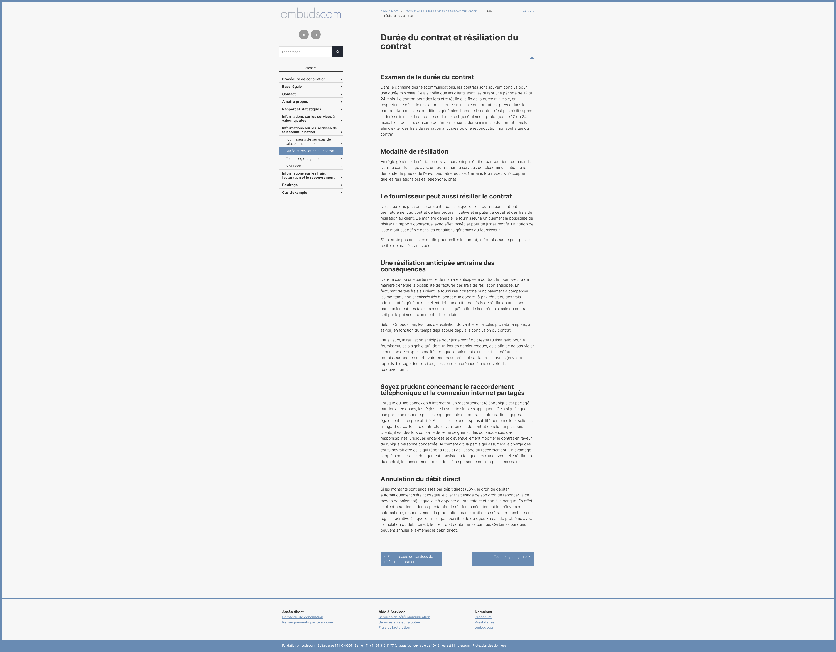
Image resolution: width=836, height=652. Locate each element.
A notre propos (295, 101)
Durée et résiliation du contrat (310, 151)
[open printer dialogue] (532, 59)
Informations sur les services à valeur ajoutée (308, 118)
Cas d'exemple (294, 192)
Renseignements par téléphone (307, 622)
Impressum (462, 645)
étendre (311, 68)
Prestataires (484, 622)
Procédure (483, 617)
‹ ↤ (523, 11)
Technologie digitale (302, 158)
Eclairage (290, 185)
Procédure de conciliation (304, 79)
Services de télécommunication (404, 617)
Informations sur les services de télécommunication (441, 11)
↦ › (531, 11)
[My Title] (311, 16)
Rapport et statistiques (301, 109)
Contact (289, 94)
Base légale (292, 86)
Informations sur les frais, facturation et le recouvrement (308, 175)
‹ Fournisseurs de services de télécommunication (408, 559)
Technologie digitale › (512, 556)
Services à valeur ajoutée (399, 622)
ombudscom (389, 11)
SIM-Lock (293, 166)
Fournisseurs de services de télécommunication (308, 141)
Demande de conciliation (302, 617)
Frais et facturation (394, 627)
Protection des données (489, 645)
